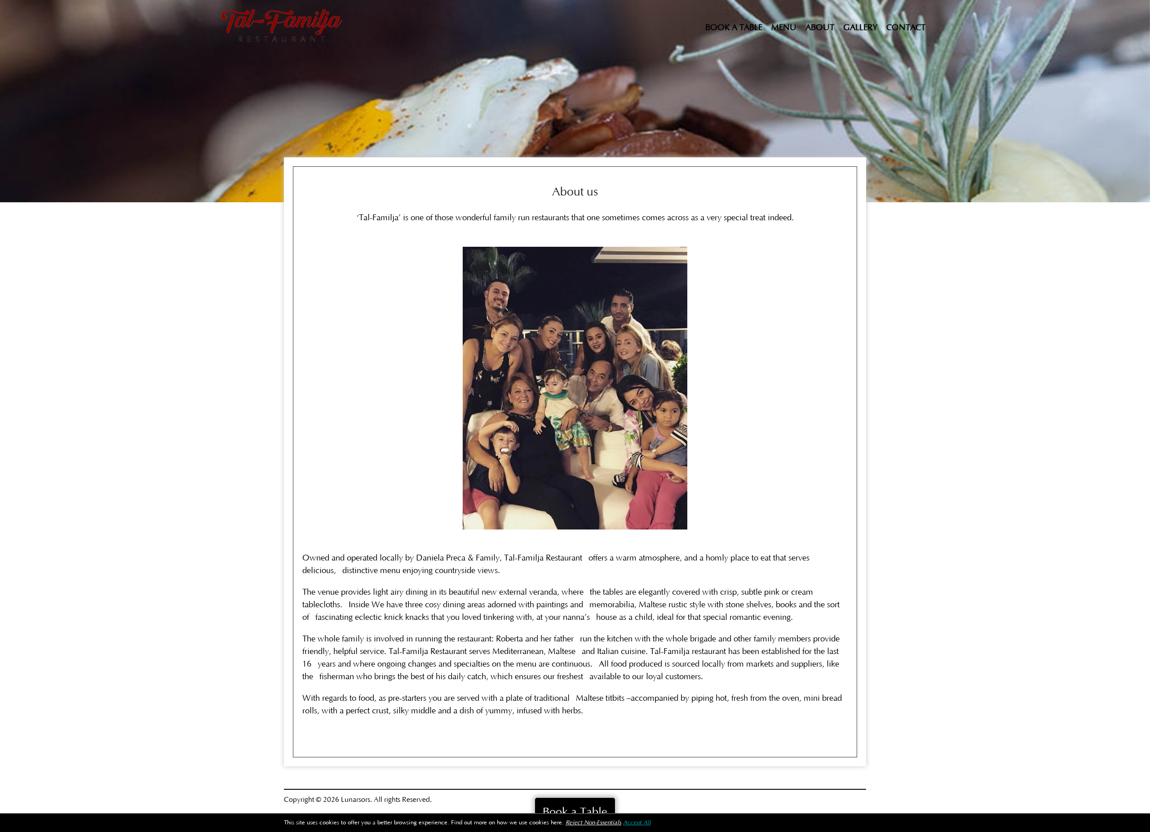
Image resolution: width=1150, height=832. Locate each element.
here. (557, 822)
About (819, 27)
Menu (783, 27)
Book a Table (733, 27)
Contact (905, 27)
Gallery (860, 27)
